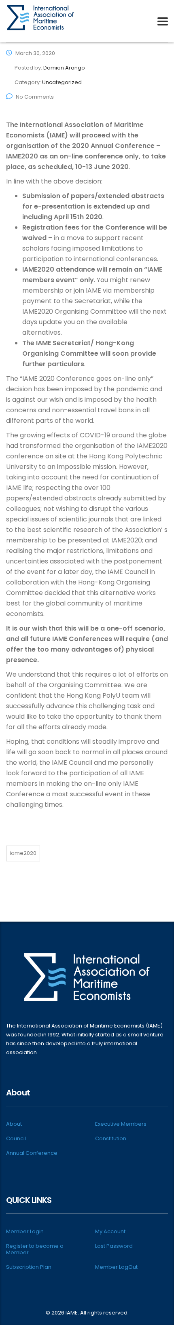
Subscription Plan (28, 1267)
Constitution (110, 1138)
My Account (110, 1231)
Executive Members (120, 1124)
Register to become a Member (35, 1249)
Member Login (25, 1231)
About (14, 1124)
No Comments (35, 97)
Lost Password (114, 1246)
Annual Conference (31, 1153)
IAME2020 (23, 853)
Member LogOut (116, 1267)
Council (16, 1138)
